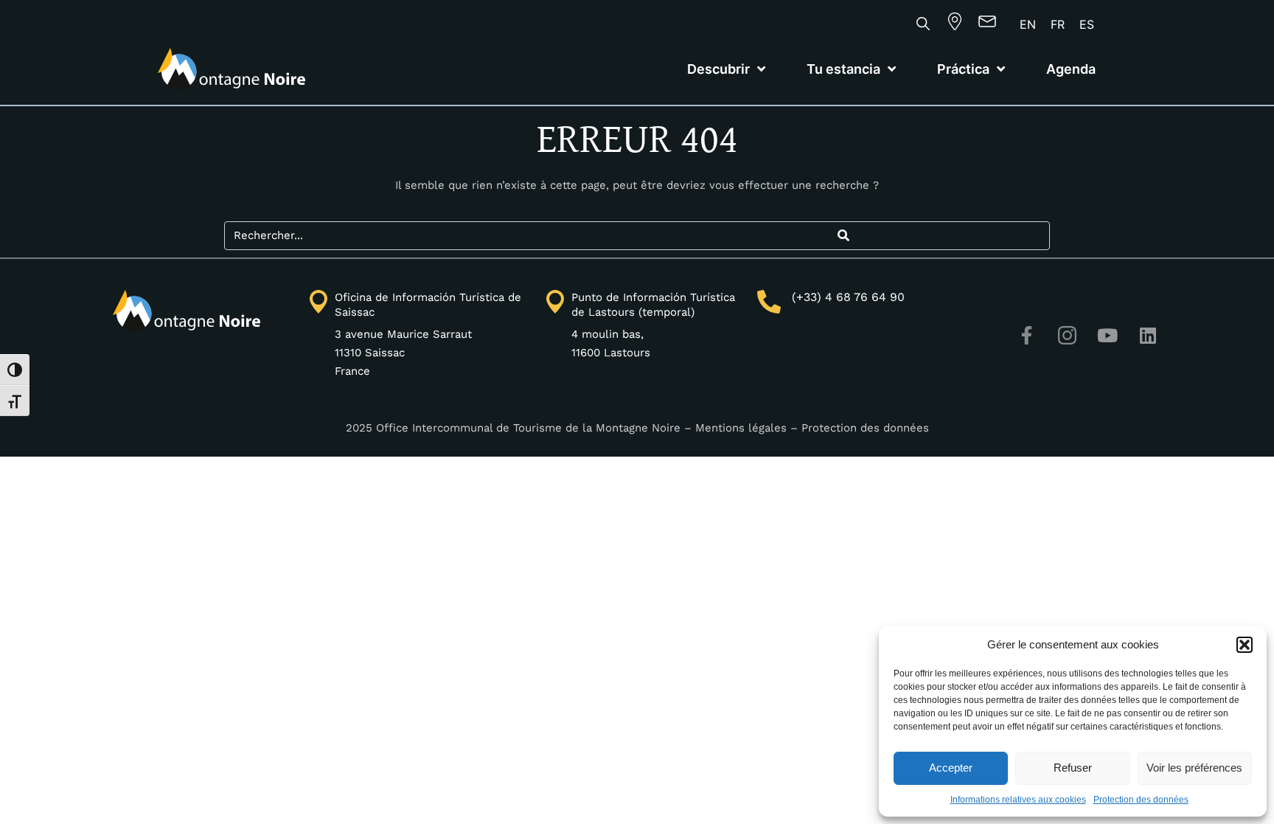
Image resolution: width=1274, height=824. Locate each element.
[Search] (843, 235)
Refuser (1073, 767)
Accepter (950, 767)
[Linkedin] (1147, 334)
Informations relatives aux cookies (1018, 799)
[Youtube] (1107, 334)
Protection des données (1140, 799)
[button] (1244, 644)
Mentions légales (741, 427)
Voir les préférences (1194, 767)
